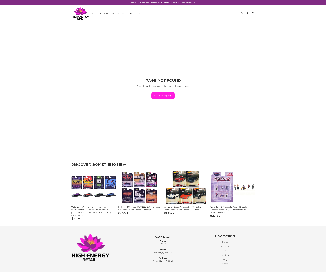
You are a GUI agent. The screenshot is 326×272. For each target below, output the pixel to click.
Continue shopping (163, 95)
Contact (225, 264)
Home (225, 242)
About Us (225, 246)
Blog (225, 259)
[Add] (112, 200)
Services (225, 255)
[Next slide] (112, 187)
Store (225, 251)
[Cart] (253, 13)
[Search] (242, 13)
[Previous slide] (75, 187)
